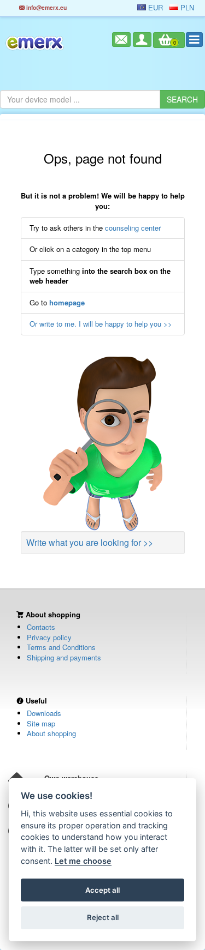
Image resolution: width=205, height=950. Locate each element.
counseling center (133, 228)
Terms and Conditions (61, 647)
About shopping (51, 733)
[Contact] (121, 39)
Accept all (102, 890)
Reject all (103, 917)
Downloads (44, 713)
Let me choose (83, 860)
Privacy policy (49, 637)
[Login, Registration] (142, 39)
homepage (67, 302)
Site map (41, 723)
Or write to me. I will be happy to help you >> (101, 323)
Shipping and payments (64, 657)
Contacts (41, 627)
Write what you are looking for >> (89, 542)
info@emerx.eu (46, 7)
